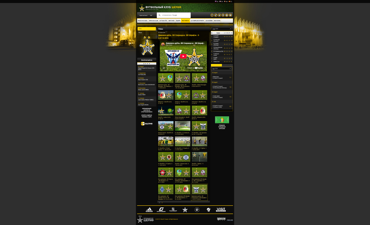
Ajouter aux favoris (143, 15)
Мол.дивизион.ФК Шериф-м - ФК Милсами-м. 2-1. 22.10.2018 (182, 197)
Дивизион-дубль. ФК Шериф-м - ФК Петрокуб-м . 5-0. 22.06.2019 (182, 86)
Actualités (163, 21)
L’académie (209, 21)
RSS (151, 15)
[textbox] (221, 29)
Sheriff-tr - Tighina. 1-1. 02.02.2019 (198, 164)
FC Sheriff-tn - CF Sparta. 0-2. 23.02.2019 (182, 148)
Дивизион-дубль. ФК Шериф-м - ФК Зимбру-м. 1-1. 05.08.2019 (165, 86)
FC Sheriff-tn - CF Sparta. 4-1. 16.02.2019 (165, 164)
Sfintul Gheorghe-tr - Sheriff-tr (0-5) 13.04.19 (182, 118)
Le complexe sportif (197, 21)
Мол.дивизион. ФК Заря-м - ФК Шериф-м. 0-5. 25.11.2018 (165, 180)
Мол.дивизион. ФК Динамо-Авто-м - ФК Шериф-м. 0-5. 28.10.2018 (165, 197)
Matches (171, 21)
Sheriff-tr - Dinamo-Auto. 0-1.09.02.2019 (182, 164)
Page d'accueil (142, 21)
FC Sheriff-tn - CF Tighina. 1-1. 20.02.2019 (199, 148)
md (227, 1)
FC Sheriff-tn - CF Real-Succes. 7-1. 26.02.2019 (164, 148)
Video (140, 29)
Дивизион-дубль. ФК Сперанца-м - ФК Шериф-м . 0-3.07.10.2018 (199, 197)
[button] (231, 29)
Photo (140, 33)
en (222, 1)
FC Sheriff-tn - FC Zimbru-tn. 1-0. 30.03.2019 (182, 133)
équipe (178, 21)
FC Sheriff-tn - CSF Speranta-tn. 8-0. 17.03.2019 (199, 133)
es (231, 1)
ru (217, 1)
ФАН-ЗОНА (217, 21)
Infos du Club (153, 21)
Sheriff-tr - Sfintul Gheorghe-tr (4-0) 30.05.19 (199, 85)
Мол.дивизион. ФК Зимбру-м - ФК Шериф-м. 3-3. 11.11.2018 (182, 180)
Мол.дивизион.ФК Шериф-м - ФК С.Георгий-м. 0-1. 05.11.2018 (199, 180)
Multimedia (185, 21)
